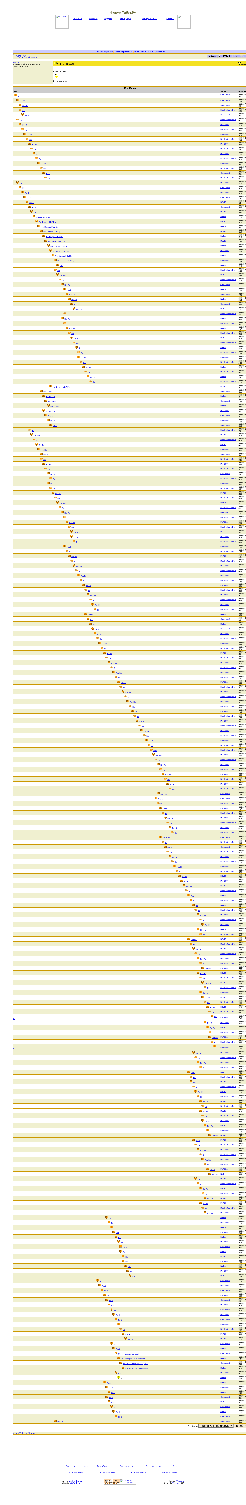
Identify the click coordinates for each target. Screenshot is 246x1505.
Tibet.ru (175, 1483)
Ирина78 (224, 503)
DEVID (223, 202)
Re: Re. (84, 358)
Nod (222, 1072)
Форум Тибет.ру (20, 1433)
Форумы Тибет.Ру (21, 55)
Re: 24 (67, 285)
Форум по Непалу (107, 1472)
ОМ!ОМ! (163, 794)
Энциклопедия (126, 1466)
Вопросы (170, 19)
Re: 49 (215, 1174)
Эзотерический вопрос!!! (129, 1354)
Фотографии (125, 19)
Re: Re (25, 125)
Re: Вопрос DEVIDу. (47, 222)
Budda (16, 62)
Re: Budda (47, 392)
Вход (136, 52)
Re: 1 (27, 115)
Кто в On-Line (148, 52)
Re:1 (97, 629)
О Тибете (93, 19)
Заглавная (77, 19)
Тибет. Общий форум (27, 57)
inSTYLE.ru (75, 1483)
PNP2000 (224, 125)
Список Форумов (104, 52)
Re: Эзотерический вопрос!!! (133, 1359)
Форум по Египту (169, 1472)
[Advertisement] (130, 39)
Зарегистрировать (123, 52)
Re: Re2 (159, 755)
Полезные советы (153, 1466)
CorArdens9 (225, 94)
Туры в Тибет (102, 1466)
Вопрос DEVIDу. (43, 217)
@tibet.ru (180, 1481)
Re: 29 (23, 101)
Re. (80, 348)
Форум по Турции (138, 1472)
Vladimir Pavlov (75, 1481)
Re (23, 111)
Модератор (33, 1433)
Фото (85, 1466)
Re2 (155, 751)
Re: (61, 266)
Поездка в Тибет (149, 19)
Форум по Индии (76, 1472)
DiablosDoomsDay (228, 110)
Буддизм (108, 19)
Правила (160, 52)
